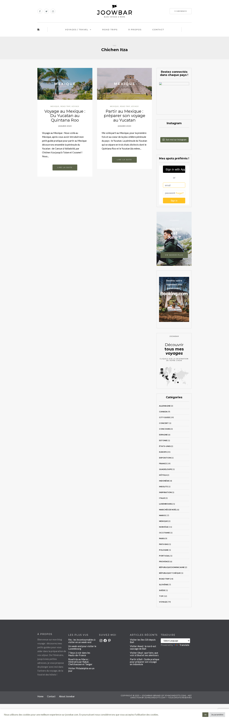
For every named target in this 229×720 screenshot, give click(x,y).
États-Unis (164, 446)
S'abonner (180, 11)
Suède (162, 590)
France (163, 463)
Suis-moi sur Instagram (176, 139)
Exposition (165, 458)
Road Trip (65, 106)
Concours (164, 429)
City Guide (164, 417)
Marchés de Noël (168, 509)
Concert (164, 423)
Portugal (164, 556)
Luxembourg (165, 504)
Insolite (163, 486)
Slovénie (163, 584)
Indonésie (164, 481)
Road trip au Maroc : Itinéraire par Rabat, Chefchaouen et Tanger (80, 662)
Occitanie (164, 532)
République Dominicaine (171, 567)
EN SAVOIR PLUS (174, 255)
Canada (163, 411)
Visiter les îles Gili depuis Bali (143, 640)
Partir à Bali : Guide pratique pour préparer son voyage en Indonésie (144, 662)
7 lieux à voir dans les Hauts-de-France (79, 654)
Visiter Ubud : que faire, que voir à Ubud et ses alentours (144, 654)
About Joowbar (67, 696)
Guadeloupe (165, 469)
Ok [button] (205, 715)
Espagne (163, 434)
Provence (164, 561)
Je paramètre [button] (217, 714)
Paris (162, 538)
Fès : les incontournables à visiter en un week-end (81, 640)
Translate (184, 644)
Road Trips (109, 29)
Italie (162, 498)
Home (40, 696)
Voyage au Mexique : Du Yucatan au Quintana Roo (64, 116)
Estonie (163, 440)
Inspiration (165, 492)
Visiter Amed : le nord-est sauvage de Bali (143, 647)
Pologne (163, 550)
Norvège (163, 527)
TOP (161, 596)
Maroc (162, 515)
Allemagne (164, 406)
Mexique (54, 106)
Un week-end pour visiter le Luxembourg (82, 647)
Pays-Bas (163, 544)
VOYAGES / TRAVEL (76, 29)
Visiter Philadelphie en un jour (81, 669)
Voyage (75, 106)
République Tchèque (170, 573)
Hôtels (163, 475)
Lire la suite (64, 167)
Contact (158, 29)
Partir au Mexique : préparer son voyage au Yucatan (124, 116)
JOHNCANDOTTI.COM (154, 697)
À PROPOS (134, 29)
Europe (163, 452)
